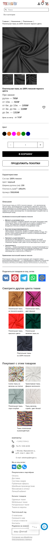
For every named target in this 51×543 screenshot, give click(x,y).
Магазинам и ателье (21, 489)
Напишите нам (18, 518)
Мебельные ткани (19, 502)
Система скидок (19, 481)
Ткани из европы (19, 507)
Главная (5, 21)
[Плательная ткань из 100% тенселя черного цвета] (7, 79)
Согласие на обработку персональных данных (22, 538)
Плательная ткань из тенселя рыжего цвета (16, 311)
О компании (17, 516)
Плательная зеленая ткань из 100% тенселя (32, 333)
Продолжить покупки (25, 163)
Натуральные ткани (20, 505)
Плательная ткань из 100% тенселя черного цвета (22, 24)
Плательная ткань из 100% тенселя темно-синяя (24, 355)
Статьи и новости (19, 521)
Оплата (15, 476)
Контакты (16, 523)
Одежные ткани (19, 500)
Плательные (27, 21)
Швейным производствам (23, 486)
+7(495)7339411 (22, 441)
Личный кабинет (19, 491)
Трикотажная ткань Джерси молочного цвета (33, 386)
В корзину (25, 154)
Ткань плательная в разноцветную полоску (24, 430)
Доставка (16, 478)
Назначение (16, 21)
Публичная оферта (20, 484)
